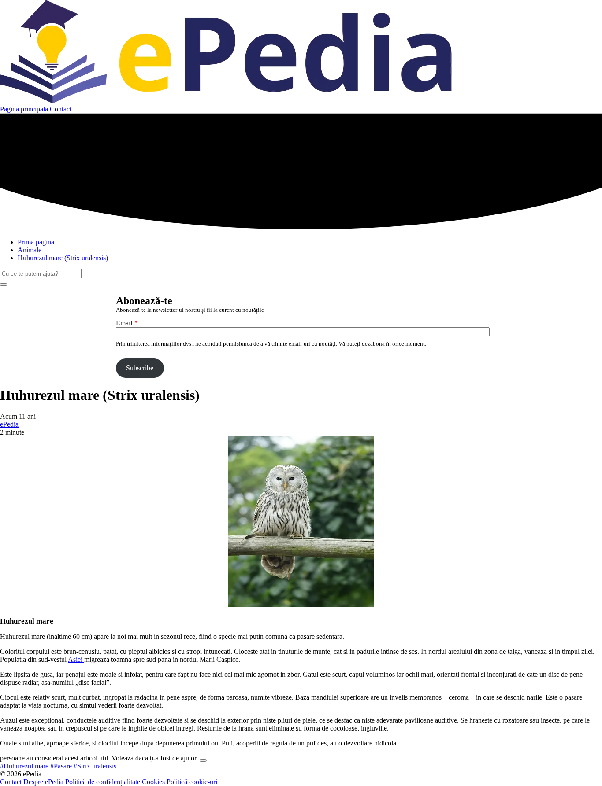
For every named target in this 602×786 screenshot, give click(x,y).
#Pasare (61, 766)
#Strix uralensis (95, 766)
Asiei (76, 659)
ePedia (9, 424)
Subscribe (139, 368)
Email (124, 323)
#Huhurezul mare (24, 766)
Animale (29, 250)
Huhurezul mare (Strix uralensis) (63, 258)
